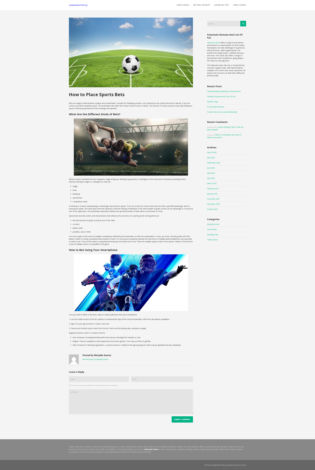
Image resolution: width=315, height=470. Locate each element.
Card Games (212, 229)
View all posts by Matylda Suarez (95, 359)
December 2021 (213, 199)
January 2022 (212, 194)
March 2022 (212, 183)
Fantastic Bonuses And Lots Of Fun (221, 96)
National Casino (213, 42)
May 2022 (211, 173)
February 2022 (213, 188)
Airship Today (212, 101)
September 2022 (213, 163)
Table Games (212, 240)
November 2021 (213, 204)
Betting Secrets (213, 224)
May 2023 (211, 157)
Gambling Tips (212, 234)
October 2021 (212, 209)
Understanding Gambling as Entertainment (224, 91)
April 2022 (211, 178)
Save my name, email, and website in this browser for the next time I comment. (94, 385)
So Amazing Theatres (215, 107)
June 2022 (211, 168)
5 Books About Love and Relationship (222, 112)
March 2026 (212, 152)
